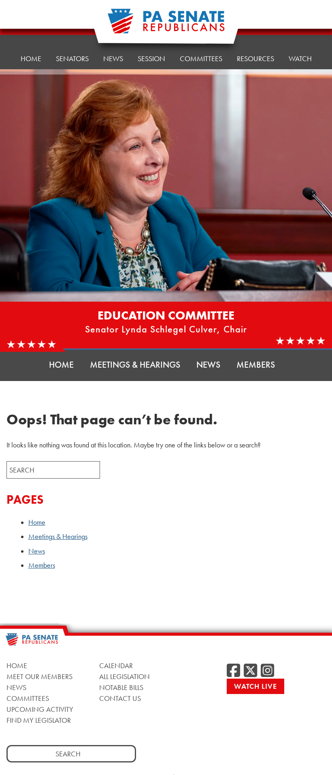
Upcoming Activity (39, 709)
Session (151, 58)
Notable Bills (121, 687)
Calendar (116, 665)
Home (31, 58)
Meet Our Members (39, 676)
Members (255, 364)
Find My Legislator (38, 720)
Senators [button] (72, 58)
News (113, 58)
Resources (255, 58)
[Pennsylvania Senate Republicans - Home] (166, 25)
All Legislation (124, 676)
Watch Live (255, 686)
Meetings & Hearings (135, 364)
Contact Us (120, 698)
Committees (201, 58)
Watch (300, 58)
